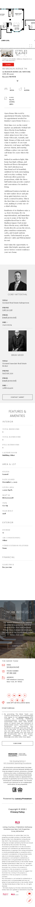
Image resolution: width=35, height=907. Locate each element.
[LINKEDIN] (14, 695)
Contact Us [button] (17, 646)
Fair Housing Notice (17, 761)
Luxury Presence (23, 798)
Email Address (8, 708)
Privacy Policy (24, 717)
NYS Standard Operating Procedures (17, 763)
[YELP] (12, 700)
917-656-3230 (11, 673)
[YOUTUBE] (19, 695)
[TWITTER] (25, 695)
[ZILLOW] (22, 700)
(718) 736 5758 (7, 310)
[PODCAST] (17, 700)
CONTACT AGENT (17, 397)
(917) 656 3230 (7, 373)
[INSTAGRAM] (9, 695)
